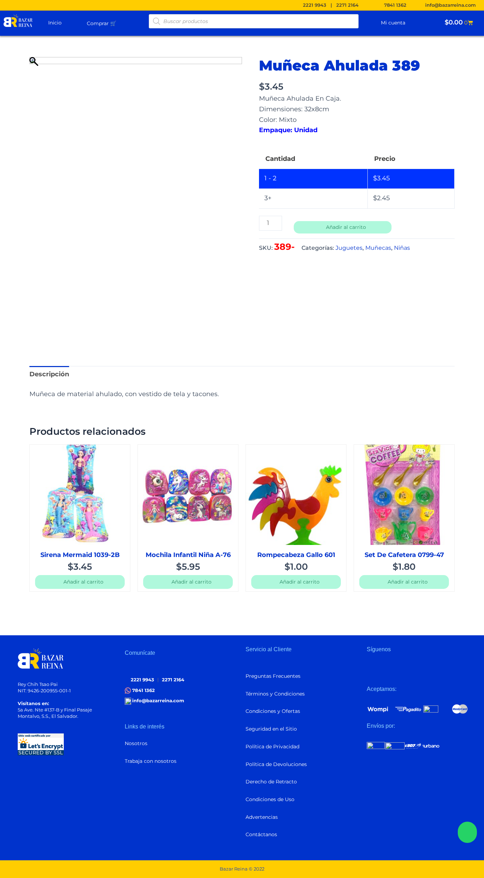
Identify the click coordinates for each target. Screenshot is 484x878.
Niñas (402, 247)
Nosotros (136, 743)
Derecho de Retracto (271, 781)
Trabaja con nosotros (150, 761)
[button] (119, 23)
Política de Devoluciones (276, 764)
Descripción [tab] (49, 374)
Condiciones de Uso (270, 799)
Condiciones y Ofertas (273, 711)
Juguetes (349, 247)
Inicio (55, 22)
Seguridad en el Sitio (271, 729)
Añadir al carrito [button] (83, 582)
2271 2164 (347, 5)
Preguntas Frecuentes (273, 676)
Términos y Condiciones (275, 694)
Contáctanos (261, 834)
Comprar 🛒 (101, 23)
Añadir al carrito (346, 227)
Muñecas (378, 247)
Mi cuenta (394, 22)
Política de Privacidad (272, 746)
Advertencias (262, 817)
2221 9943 (314, 5)
